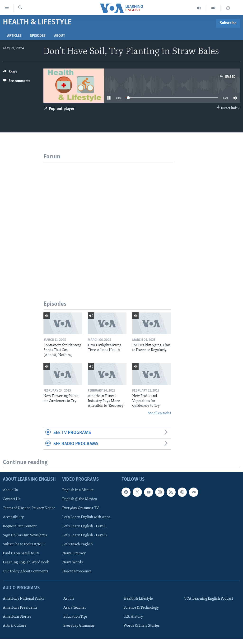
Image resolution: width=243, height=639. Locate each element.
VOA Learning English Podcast (208, 599)
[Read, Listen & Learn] (228, 8)
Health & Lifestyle (138, 599)
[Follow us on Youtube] (148, 492)
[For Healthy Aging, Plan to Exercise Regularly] (151, 323)
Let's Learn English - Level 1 (84, 526)
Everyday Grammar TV (80, 508)
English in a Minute (78, 490)
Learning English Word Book (26, 562)
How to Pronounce (77, 571)
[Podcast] (182, 492)
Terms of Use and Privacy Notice (29, 508)
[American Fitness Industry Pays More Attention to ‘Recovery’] (107, 374)
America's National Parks (23, 599)
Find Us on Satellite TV (21, 553)
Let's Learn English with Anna (86, 517)
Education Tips (75, 617)
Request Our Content (20, 526)
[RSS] (171, 492)
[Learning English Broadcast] (199, 8)
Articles (14, 36)
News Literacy (74, 553)
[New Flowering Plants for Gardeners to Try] (62, 374)
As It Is (68, 599)
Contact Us (11, 499)
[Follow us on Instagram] (159, 492)
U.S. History (133, 617)
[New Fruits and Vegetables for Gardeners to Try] (151, 374)
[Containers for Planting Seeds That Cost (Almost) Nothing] (62, 323)
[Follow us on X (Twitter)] (137, 492)
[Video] (213, 8)
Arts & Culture (15, 626)
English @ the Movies (79, 499)
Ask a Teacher (74, 608)
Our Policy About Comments (25, 571)
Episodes (38, 36)
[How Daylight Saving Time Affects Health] (107, 323)
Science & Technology (141, 608)
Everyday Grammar (79, 626)
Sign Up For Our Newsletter (25, 535)
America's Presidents (20, 608)
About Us (10, 490)
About (59, 36)
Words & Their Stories (142, 626)
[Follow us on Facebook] (126, 492)
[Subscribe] (193, 492)
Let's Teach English (77, 544)
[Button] (10, 73)
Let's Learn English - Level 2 (84, 535)
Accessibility (13, 517)
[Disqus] (108, 221)
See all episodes (159, 413)
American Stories (17, 617)
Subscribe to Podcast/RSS (24, 544)
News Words (72, 562)
